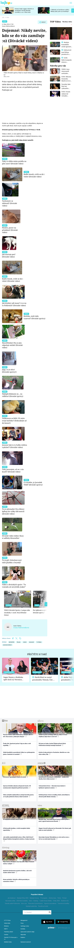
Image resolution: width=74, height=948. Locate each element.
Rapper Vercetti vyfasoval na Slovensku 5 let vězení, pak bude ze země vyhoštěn (55, 829)
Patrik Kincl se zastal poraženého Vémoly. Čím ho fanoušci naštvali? (43, 678)
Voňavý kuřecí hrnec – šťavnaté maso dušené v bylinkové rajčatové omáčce (52, 786)
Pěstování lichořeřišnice (35, 903)
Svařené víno (65, 901)
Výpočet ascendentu (50, 903)
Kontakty (23, 929)
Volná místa (7, 923)
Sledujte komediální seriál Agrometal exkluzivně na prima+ (66, 46)
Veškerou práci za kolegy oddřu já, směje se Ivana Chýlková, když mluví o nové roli (53, 735)
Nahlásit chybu (8, 942)
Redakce (23, 937)
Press (22, 923)
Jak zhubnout (11, 898)
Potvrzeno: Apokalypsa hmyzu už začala (14, 777)
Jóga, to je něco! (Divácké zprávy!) (9, 370)
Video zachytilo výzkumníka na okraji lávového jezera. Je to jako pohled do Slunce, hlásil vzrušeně (18, 795)
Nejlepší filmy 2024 (22, 898)
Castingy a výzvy (25, 926)
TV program (43, 898)
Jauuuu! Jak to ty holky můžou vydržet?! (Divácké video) (14, 446)
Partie (59, 898)
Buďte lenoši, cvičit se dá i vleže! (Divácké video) (34, 175)
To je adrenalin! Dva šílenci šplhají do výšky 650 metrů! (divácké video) (13, 511)
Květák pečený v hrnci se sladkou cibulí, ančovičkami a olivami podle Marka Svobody (54, 795)
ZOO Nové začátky (22, 901)
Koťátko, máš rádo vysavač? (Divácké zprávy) (34, 317)
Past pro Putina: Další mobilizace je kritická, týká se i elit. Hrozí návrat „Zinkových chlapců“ (18, 735)
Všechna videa (67, 22)
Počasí (64, 898)
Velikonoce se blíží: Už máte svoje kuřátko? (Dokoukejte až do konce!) (14, 420)
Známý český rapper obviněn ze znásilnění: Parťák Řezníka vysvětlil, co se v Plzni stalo (24, 10)
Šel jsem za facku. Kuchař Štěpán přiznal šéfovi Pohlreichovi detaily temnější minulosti (52, 744)
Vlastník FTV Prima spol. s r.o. (10, 938)
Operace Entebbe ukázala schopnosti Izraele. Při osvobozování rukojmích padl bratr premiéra (17, 786)
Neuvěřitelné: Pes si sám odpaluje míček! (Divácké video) (12, 345)
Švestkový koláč (43, 906)
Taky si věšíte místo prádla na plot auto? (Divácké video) (14, 162)
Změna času (52, 898)
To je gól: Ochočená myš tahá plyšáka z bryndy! (11, 561)
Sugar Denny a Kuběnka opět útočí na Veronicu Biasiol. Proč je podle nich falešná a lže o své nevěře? (14, 678)
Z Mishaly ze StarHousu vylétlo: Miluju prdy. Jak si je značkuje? (60, 10)
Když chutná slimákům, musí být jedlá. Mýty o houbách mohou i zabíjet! (18, 862)
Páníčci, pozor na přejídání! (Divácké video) (10, 230)
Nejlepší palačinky (31, 906)
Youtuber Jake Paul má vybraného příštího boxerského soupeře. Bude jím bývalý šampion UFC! (66, 86)
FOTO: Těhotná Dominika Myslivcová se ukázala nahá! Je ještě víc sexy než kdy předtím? (66, 79)
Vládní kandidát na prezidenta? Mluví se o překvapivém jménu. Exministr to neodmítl (19, 753)
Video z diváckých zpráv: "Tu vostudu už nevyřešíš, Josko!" (14, 585)
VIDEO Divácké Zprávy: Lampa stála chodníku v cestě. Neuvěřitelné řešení (17, 612)
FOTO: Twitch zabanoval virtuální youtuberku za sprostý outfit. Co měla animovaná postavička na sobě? (66, 94)
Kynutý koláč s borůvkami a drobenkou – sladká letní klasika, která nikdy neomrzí (54, 778)
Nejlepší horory (34, 898)
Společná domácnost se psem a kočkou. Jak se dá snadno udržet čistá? (17, 871)
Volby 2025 (56, 901)
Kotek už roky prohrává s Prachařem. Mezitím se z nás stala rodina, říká (54, 753)
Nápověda (23, 934)
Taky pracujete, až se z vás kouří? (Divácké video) (13, 470)
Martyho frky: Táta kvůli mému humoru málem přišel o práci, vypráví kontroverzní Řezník (54, 820)
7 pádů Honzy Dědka (45, 901)
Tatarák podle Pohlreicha (12, 903)
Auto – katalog (33, 901)
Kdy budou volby (10, 901)
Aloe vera (24, 903)
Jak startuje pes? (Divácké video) (8, 255)
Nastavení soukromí (26, 942)
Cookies (6, 934)
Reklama (6, 926)
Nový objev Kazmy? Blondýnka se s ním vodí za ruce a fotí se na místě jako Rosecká (54, 838)
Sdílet (42, 22)
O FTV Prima (7, 920)
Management (24, 920)
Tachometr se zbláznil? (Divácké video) (9, 203)
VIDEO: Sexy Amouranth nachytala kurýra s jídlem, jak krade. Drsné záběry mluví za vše (66, 71)
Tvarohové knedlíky (63, 903)
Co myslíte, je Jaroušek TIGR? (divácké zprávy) (33, 483)
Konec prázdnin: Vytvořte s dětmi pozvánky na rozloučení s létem (16, 880)
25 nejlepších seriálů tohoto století (13, 819)
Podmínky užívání (8, 931)
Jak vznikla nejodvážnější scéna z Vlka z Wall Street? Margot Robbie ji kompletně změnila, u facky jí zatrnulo (18, 838)
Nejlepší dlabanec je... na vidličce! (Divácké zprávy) (12, 395)
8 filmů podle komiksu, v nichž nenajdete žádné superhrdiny (16, 829)
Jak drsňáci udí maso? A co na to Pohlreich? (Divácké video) (14, 304)
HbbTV (6, 929)
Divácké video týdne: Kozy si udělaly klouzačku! (13, 537)
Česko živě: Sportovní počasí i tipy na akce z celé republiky (17, 744)
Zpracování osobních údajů (27, 931)
